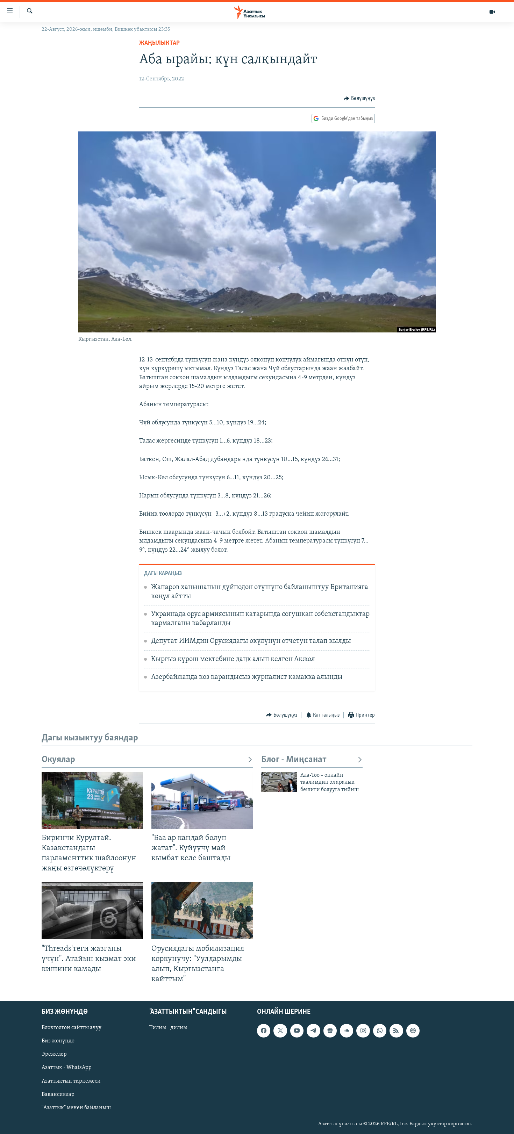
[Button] (359, 98)
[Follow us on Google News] (330, 1030)
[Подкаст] (413, 1030)
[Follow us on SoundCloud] (346, 1030)
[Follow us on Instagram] (363, 1030)
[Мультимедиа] (492, 12)
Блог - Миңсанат (294, 760)
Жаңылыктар (159, 43)
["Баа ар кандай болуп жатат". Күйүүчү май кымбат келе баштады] (202, 800)
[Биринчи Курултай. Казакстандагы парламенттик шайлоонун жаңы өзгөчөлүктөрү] (92, 800)
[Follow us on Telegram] (313, 1030)
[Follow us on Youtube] (297, 1030)
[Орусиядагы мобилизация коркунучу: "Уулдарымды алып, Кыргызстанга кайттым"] (202, 910)
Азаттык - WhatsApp (67, 1068)
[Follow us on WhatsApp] (379, 1030)
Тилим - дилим (168, 1028)
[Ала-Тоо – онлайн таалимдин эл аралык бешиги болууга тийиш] (279, 782)
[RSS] (396, 1030)
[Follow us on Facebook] (263, 1030)
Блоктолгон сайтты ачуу (71, 1028)
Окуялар (58, 760)
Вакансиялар (58, 1094)
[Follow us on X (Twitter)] (280, 1030)
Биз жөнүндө (58, 1041)
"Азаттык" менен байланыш (76, 1108)
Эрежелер (54, 1054)
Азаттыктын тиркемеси (71, 1081)
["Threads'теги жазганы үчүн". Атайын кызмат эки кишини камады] (92, 910)
